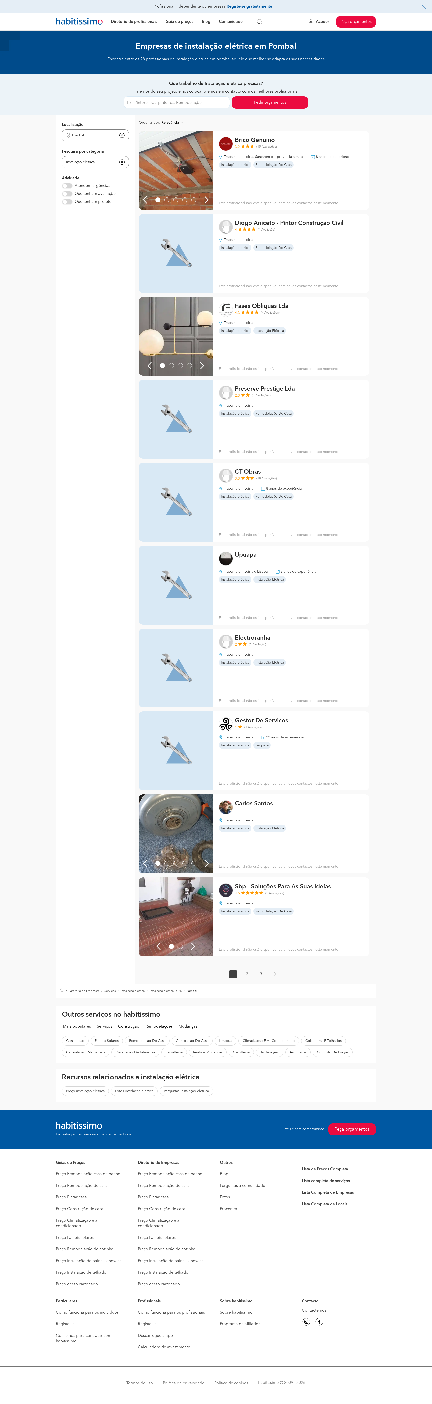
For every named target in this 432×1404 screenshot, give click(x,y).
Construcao (75, 1041)
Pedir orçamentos (270, 103)
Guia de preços (180, 22)
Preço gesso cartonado (77, 1284)
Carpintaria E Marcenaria (85, 1052)
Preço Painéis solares (75, 1238)
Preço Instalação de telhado (81, 1273)
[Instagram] (306, 1322)
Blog (206, 22)
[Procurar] (259, 21)
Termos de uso (139, 1383)
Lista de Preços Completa (325, 1169)
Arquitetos (298, 1052)
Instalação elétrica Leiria (166, 991)
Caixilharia (241, 1052)
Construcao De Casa (192, 1041)
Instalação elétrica (133, 991)
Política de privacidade (183, 1383)
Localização (73, 125)
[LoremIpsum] (158, 199)
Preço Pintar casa (71, 1197)
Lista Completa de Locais (325, 1204)
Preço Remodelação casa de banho (88, 1174)
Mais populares (77, 1027)
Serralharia (174, 1052)
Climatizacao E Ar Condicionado (269, 1041)
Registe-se (65, 1324)
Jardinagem (269, 1052)
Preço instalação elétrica (85, 1091)
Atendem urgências (92, 186)
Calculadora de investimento (164, 1347)
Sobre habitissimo (236, 1313)
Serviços (110, 991)
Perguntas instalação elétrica (186, 1091)
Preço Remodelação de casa (82, 1186)
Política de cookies (231, 1383)
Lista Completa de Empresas (328, 1193)
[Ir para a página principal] (79, 22)
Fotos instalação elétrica (134, 1091)
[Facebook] (319, 1322)
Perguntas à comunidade (242, 1186)
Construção (129, 1027)
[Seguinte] (207, 200)
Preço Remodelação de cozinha (85, 1249)
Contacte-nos (314, 1311)
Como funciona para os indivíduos (87, 1313)
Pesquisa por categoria (83, 152)
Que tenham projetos (94, 202)
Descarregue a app (155, 1336)
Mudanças (188, 1027)
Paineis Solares (107, 1041)
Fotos (225, 1197)
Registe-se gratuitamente (249, 7)
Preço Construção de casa (80, 1209)
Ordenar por (149, 122)
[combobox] (92, 135)
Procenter (229, 1209)
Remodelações (159, 1027)
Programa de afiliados (240, 1324)
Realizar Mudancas (207, 1052)
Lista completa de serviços (326, 1181)
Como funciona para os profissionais (171, 1313)
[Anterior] (145, 200)
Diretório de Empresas (84, 991)
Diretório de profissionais (134, 22)
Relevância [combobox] (170, 122)
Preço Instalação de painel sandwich (89, 1261)
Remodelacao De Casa (147, 1041)
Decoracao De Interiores (135, 1052)
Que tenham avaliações (96, 194)
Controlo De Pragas (332, 1052)
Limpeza (225, 1041)
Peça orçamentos (356, 22)
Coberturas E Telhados (324, 1041)
